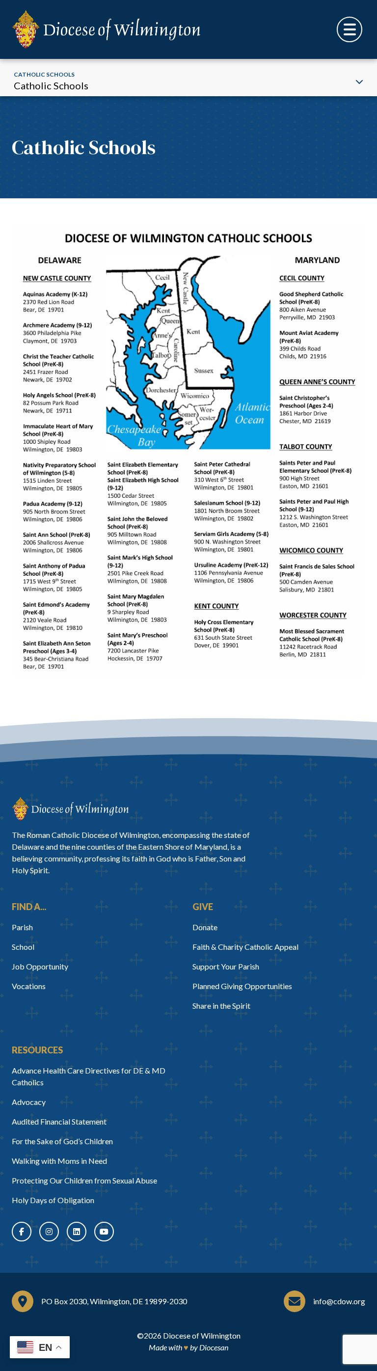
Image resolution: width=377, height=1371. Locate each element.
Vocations (29, 986)
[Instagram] (49, 1231)
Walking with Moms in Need (59, 1160)
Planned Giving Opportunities (242, 986)
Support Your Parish (225, 966)
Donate (204, 927)
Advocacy (29, 1101)
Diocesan (213, 1347)
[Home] (70, 809)
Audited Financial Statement (59, 1121)
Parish (22, 927)
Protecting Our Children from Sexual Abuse (84, 1180)
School (23, 946)
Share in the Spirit (221, 1005)
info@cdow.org (339, 1301)
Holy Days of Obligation (53, 1200)
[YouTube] (104, 1231)
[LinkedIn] (76, 1231)
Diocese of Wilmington (202, 1335)
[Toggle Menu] (349, 29)
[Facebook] (21, 1231)
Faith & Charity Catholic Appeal (245, 946)
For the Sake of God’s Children (62, 1141)
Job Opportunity (40, 966)
